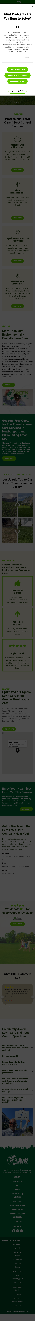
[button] (33, 6)
